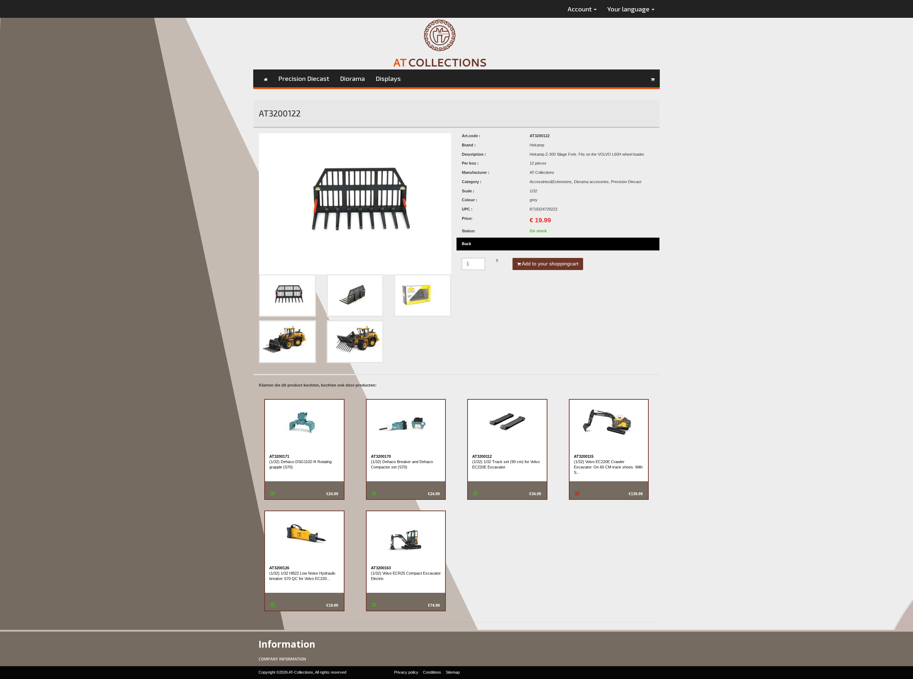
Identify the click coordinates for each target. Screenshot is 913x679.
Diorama (352, 78)
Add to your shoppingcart (549, 263)
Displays (388, 78)
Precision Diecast (303, 78)
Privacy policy (406, 672)
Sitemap (453, 672)
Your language (629, 9)
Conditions (432, 672)
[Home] (266, 78)
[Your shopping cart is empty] (653, 78)
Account (580, 9)
